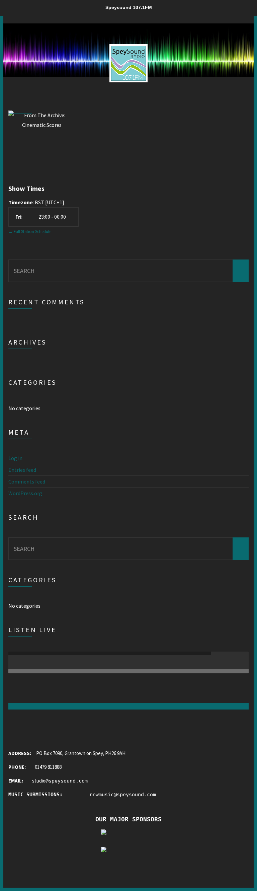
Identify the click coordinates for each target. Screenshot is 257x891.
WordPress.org (25, 493)
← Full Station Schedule (29, 231)
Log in (15, 458)
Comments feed (26, 481)
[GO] (241, 270)
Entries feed (22, 469)
